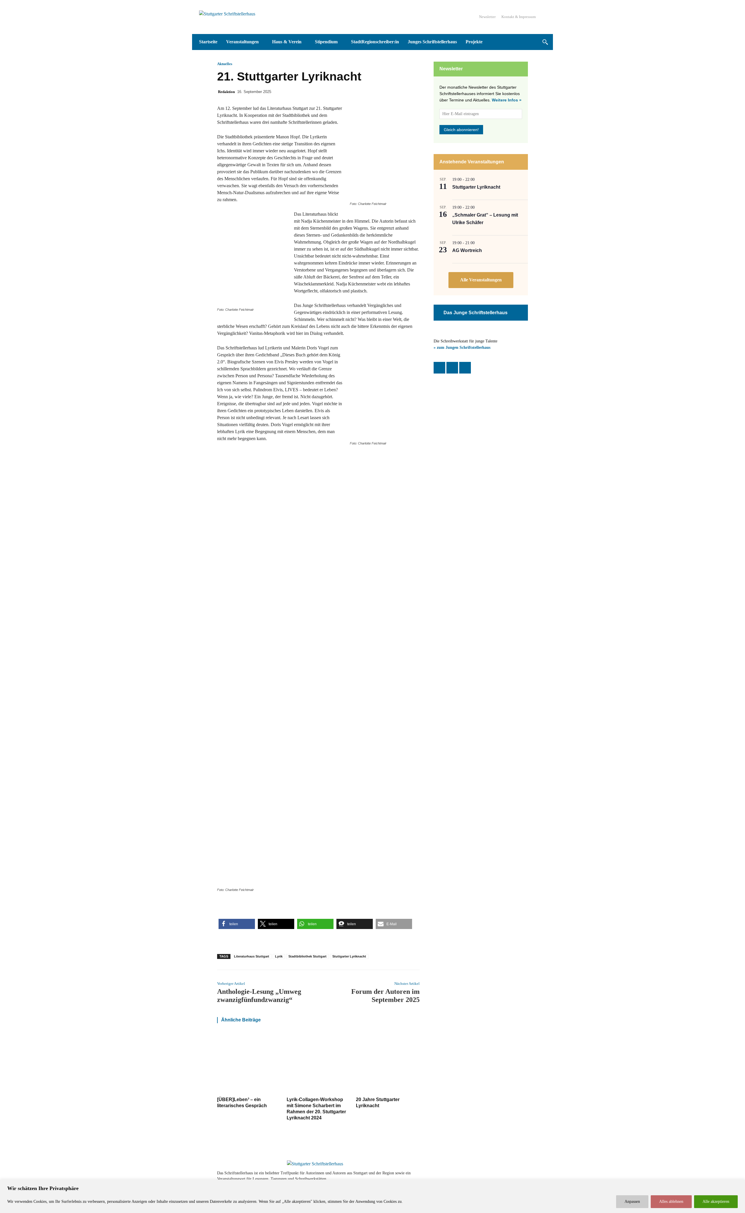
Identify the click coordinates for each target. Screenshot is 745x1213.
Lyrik (279, 956)
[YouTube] (465, 368)
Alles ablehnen (671, 1201)
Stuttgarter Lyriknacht (349, 956)
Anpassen (632, 1201)
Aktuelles (224, 64)
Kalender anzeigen (480, 280)
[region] (372, 1196)
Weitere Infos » (507, 100)
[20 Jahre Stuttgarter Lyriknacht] (388, 1063)
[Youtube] (507, 1176)
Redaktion (226, 92)
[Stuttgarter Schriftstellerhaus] (315, 1163)
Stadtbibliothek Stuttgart (307, 956)
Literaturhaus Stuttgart (251, 956)
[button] (545, 42)
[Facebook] (439, 368)
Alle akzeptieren (716, 1201)
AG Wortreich (467, 250)
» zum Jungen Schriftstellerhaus (462, 347)
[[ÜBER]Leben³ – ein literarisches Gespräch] (249, 1063)
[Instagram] (452, 368)
